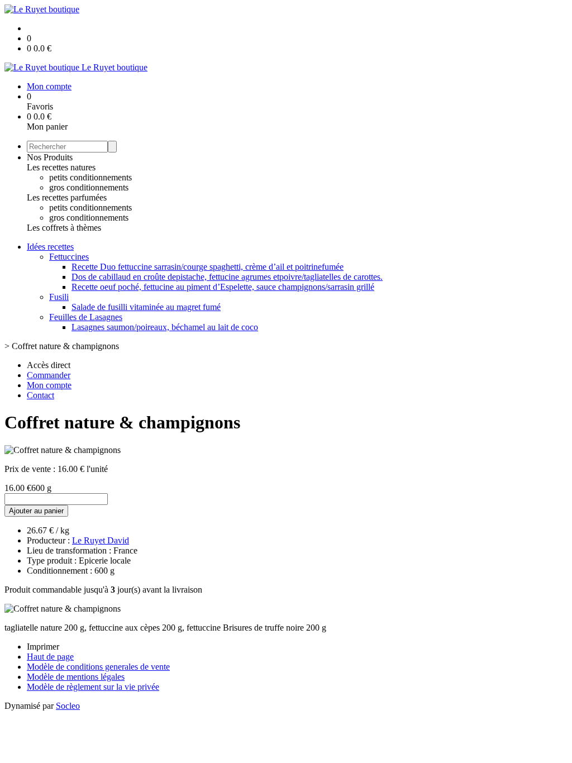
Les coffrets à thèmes (64, 227)
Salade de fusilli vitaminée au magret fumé (146, 307)
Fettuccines (69, 256)
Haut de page (50, 656)
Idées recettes (50, 246)
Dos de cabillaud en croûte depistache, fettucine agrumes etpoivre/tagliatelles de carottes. (227, 277)
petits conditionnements (90, 177)
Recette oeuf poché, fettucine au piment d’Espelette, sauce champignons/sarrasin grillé (223, 287)
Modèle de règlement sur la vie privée (93, 687)
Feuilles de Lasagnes (85, 317)
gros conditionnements (88, 187)
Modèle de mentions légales (76, 676)
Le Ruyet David (100, 540)
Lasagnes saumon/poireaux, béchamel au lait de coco (165, 327)
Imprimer (43, 646)
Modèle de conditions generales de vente (98, 666)
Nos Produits (50, 157)
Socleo (68, 705)
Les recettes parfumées (67, 197)
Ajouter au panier (36, 511)
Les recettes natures (61, 167)
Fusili (59, 297)
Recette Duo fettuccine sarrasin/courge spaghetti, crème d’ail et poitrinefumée (208, 266)
